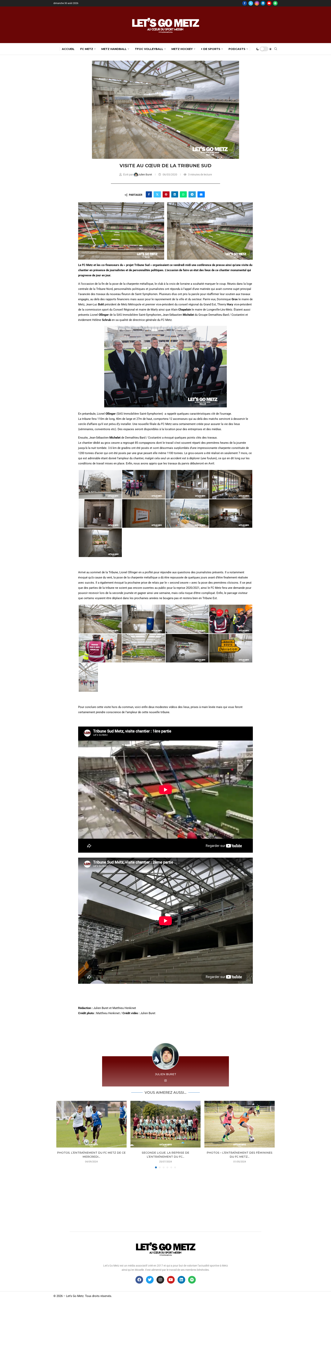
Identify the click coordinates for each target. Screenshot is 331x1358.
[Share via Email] (201, 194)
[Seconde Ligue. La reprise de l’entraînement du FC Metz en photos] (165, 1124)
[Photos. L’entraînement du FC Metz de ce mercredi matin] (91, 1124)
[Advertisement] (165, 1199)
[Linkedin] (263, 3)
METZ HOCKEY (182, 49)
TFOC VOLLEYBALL (149, 49)
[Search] (276, 49)
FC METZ (86, 49)
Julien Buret (145, 174)
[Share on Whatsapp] (183, 194)
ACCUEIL (68, 49)
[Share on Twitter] (157, 194)
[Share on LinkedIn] (174, 194)
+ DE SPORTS (210, 49)
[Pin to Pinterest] (166, 194)
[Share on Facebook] (149, 194)
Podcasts (237, 49)
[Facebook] (244, 3)
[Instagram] (257, 3)
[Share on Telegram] (192, 194)
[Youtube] (269, 3)
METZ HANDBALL (114, 49)
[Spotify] (275, 3)
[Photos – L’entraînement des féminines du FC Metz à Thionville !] (239, 1124)
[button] (61, 1134)
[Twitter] (250, 3)
